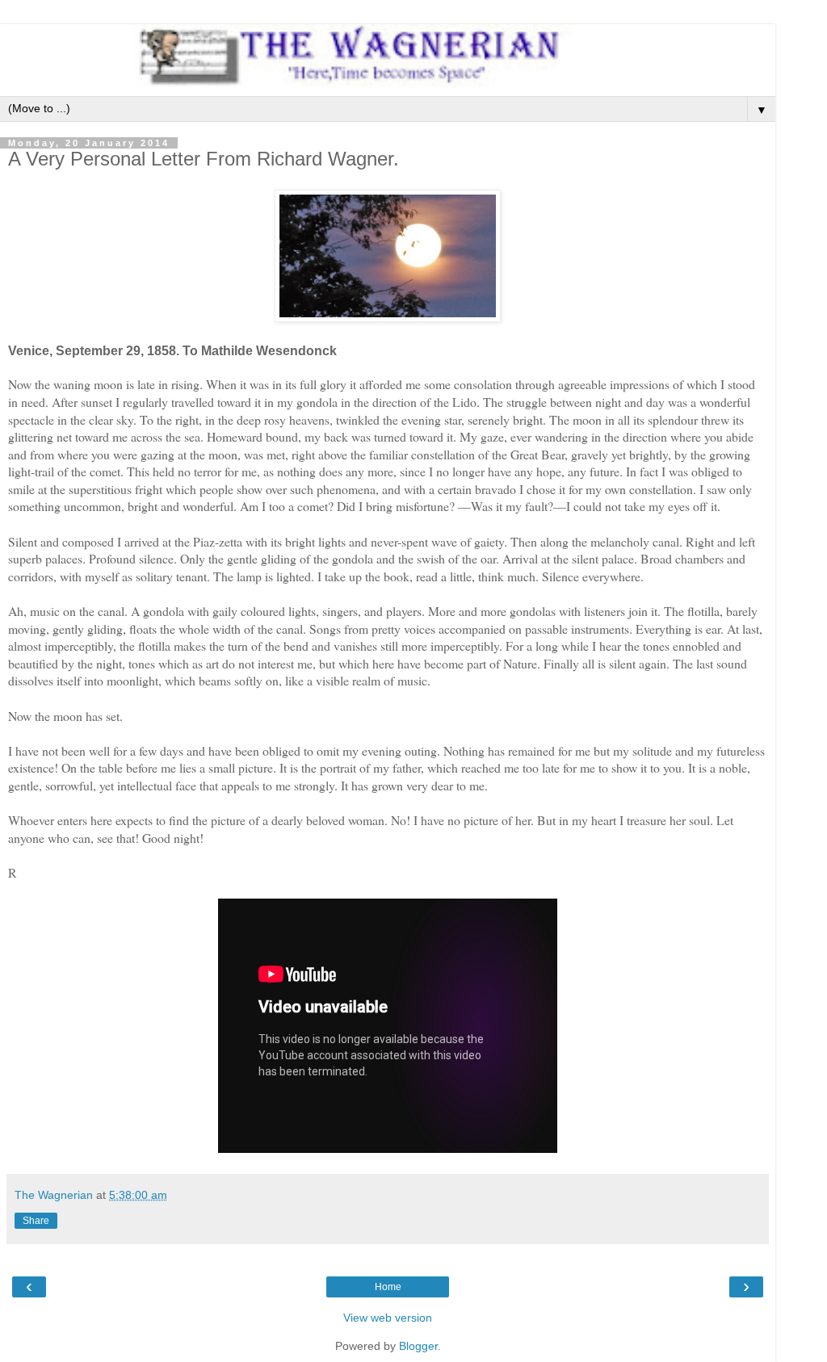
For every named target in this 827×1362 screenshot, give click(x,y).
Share (36, 1220)
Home (388, 1287)
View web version (387, 1317)
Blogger (418, 1345)
